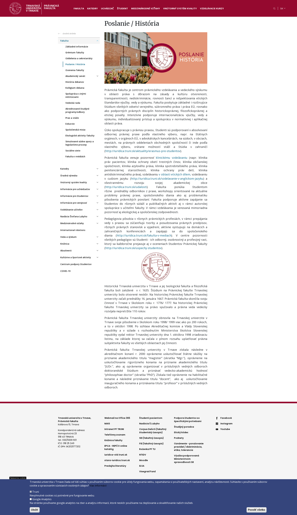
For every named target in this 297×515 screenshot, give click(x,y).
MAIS (107, 423)
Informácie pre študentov (74, 196)
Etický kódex (181, 432)
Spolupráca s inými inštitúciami (75, 95)
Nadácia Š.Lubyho (149, 423)
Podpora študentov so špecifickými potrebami (187, 419)
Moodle (143, 460)
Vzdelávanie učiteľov (71, 209)
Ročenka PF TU (147, 449)
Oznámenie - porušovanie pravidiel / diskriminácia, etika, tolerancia (189, 447)
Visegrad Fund (147, 471)
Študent (122, 8)
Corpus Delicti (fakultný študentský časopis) (152, 431)
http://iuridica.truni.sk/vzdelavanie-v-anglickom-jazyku (167, 178)
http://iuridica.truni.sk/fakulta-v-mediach (144, 235)
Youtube (225, 429)
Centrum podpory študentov (75, 264)
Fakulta (79, 8)
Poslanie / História (75, 64)
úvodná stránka (69, 33)
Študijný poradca (184, 426)
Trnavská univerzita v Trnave (32, 8)
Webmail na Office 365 (117, 418)
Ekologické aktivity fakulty (80, 135)
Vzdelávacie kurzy (212, 8)
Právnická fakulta (51, 7)
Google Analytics (42, 499)
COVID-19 (65, 271)
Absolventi (66, 250)
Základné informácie (76, 46)
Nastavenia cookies (18, 478)
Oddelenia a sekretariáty (79, 58)
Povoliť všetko (256, 509)
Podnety (179, 438)
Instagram (226, 423)
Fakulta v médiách (75, 156)
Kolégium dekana (74, 87)
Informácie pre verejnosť (73, 202)
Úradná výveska (68, 175)
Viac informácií (98, 485)
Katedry (92, 8)
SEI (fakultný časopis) (151, 438)
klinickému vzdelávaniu (171, 157)
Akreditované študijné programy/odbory (77, 110)
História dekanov (74, 81)
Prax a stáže (72, 117)
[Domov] (15, 8)
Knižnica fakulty (113, 440)
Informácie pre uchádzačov (75, 189)
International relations (72, 230)
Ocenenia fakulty (74, 70)
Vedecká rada (72, 102)
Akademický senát (75, 76)
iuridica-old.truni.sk (115, 454)
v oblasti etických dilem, (175, 174)
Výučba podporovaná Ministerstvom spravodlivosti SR (186, 459)
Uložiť (34, 509)
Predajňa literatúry (115, 465)
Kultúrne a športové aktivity (75, 257)
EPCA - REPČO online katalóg (115, 447)
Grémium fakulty (74, 52)
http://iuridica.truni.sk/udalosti (126, 187)
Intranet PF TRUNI (114, 429)
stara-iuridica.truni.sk (117, 460)
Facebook (226, 418)
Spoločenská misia (75, 129)
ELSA (141, 465)
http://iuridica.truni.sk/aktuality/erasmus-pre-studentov (142, 151)
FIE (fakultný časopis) (151, 443)
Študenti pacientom (150, 418)
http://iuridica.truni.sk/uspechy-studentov (133, 248)
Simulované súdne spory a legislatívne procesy (79, 143)
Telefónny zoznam (114, 434)
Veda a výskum (68, 236)
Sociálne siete (72, 150)
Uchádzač (107, 8)
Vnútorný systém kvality (180, 8)
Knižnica (64, 243)
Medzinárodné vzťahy (145, 8)
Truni (35, 491)
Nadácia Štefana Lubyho (73, 216)
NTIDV (142, 454)
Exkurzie (70, 123)
